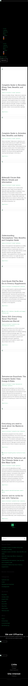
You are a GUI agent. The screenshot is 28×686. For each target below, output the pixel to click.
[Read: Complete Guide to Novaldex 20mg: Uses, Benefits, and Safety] (14, 75)
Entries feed (5, 620)
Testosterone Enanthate (8, 584)
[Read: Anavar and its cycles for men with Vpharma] (14, 491)
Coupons (14, 675)
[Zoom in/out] (3, 683)
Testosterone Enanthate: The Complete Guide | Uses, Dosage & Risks (14, 378)
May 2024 (4, 606)
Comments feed (6, 623)
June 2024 (4, 603)
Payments (3, 60)
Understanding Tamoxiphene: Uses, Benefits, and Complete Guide (14, 237)
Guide (13, 92)
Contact (5, 35)
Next (14, 527)
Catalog (5, 30)
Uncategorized (15, 286)
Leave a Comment (6, 92)
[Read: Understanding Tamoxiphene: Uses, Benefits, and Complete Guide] (14, 221)
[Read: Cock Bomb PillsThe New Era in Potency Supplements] (14, 271)
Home (4, 28)
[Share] (16, 683)
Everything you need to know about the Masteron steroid (12, 425)
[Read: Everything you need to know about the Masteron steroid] (14, 414)
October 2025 (5, 597)
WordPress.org (5, 625)
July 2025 (4, 601)
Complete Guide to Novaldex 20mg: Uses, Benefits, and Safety (14, 87)
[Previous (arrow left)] (3, 685)
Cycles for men (15, 324)
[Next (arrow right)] (9, 685)
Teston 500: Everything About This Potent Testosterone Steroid (12, 318)
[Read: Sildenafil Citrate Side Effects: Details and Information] (14, 167)
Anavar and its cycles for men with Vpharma (12, 496)
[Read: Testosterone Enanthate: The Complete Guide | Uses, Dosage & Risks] (14, 361)
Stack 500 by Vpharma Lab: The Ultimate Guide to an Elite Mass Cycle (14, 460)
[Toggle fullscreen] (9, 683)
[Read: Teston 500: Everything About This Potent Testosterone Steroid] (14, 312)
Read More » (5, 111)
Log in (3, 618)
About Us (5, 32)
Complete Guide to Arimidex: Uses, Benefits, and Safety (14, 134)
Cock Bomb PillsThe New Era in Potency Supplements (14, 282)
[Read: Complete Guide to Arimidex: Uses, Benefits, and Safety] (14, 123)
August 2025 (5, 599)
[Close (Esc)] (22, 683)
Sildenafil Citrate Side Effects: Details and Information (11, 179)
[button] (14, 42)
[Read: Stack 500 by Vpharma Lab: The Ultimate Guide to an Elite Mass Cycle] (14, 453)
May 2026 (4, 594)
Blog (4, 33)
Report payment (14, 670)
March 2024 (5, 608)
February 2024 (5, 610)
